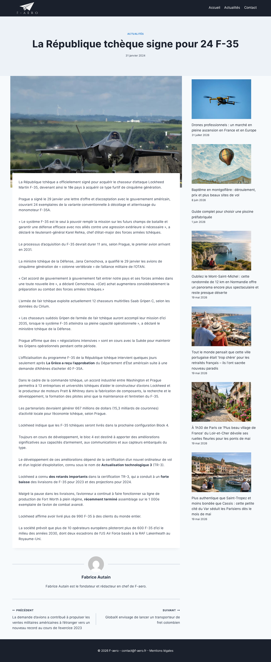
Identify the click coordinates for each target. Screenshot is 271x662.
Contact (250, 8)
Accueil (214, 8)
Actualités (232, 8)
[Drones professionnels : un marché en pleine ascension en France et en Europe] (225, 99)
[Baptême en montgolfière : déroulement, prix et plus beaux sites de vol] (225, 164)
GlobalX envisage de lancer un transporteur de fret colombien (142, 617)
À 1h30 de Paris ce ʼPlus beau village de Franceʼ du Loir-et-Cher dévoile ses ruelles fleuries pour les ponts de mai (224, 433)
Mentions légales (161, 650)
